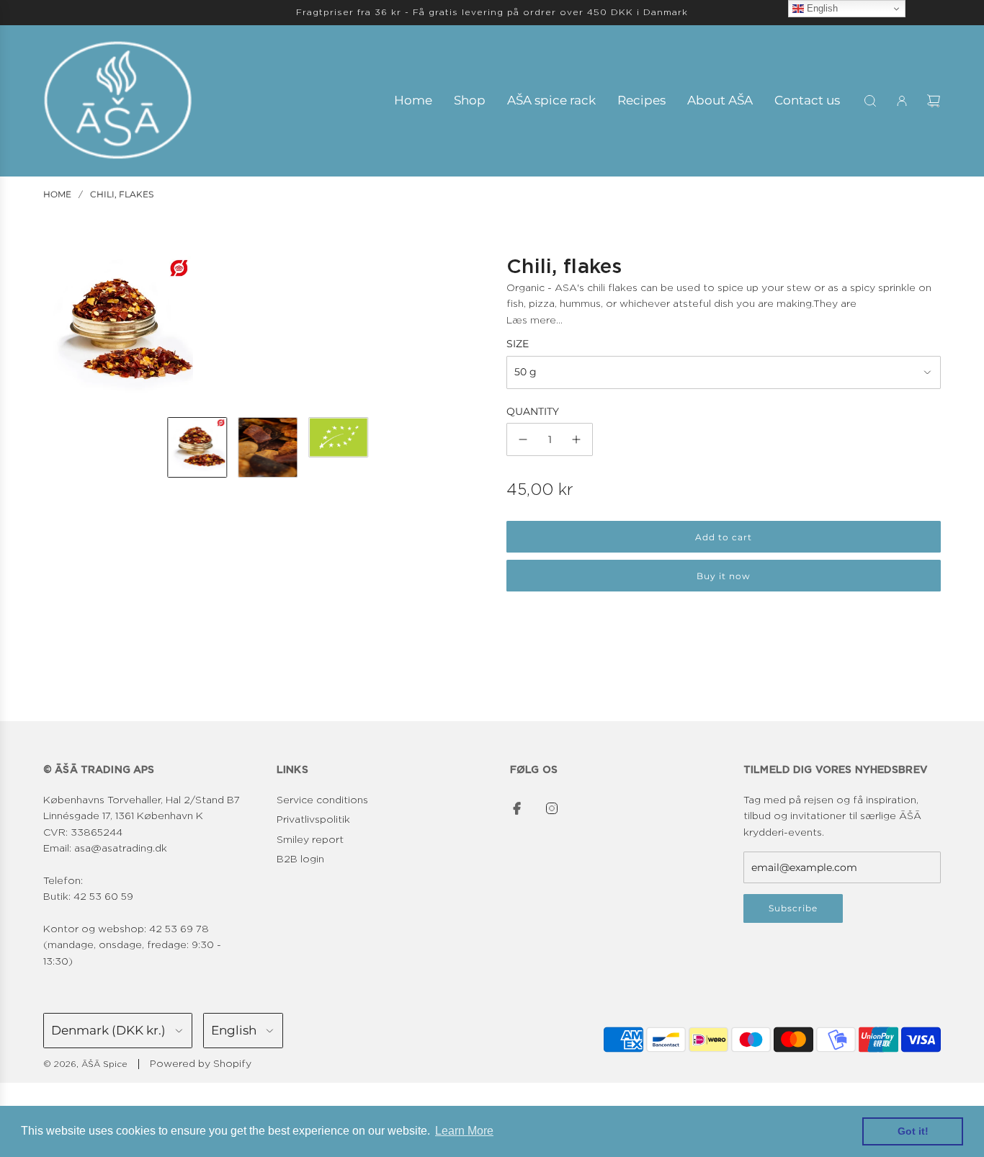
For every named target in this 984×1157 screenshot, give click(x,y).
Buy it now (724, 576)
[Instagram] (552, 808)
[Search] (870, 101)
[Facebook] (517, 808)
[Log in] (902, 101)
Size (517, 343)
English (821, 8)
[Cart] (933, 101)
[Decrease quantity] (523, 439)
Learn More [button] (464, 1131)
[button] (54, 330)
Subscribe (793, 908)
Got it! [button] (913, 1131)
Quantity (532, 411)
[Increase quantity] (576, 439)
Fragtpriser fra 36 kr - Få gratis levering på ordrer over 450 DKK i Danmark (492, 12)
